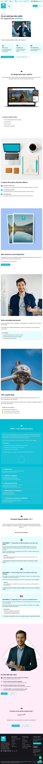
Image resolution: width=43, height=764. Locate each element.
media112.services (37, 755)
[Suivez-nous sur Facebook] (31, 1)
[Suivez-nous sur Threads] (39, 1)
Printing (13, 744)
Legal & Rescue (14, 746)
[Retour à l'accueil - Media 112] (6, 5)
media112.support (37, 743)
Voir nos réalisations (26, 725)
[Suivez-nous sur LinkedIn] (34, 1)
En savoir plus (21, 762)
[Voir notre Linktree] (41, 1)
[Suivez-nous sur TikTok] (40, 1)
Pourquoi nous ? (25, 740)
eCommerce (14, 743)
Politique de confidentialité (26, 746)
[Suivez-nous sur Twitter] (35, 1)
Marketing (13, 740)
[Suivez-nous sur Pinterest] (36, 1)
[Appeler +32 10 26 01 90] (40, 757)
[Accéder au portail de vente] (40, 761)
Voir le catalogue (5, 264)
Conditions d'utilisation (26, 744)
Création (13, 741)
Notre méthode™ (25, 741)
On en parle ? (12, 693)
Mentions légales (25, 747)
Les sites (4, 693)
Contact (23, 743)
